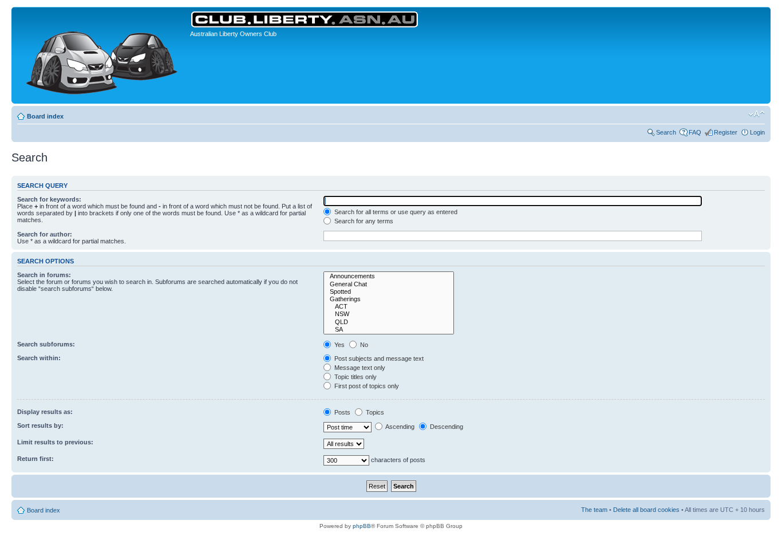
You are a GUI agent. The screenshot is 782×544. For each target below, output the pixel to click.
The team (594, 509)
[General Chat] (389, 284)
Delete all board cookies (646, 509)
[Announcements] (389, 276)
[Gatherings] (389, 299)
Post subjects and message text (378, 358)
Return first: (35, 458)
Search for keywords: (49, 199)
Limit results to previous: (55, 442)
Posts (341, 412)
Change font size (756, 114)
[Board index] (102, 55)
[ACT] (389, 306)
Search (666, 132)
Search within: (39, 357)
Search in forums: (44, 274)
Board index (45, 116)
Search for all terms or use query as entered (395, 211)
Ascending (399, 426)
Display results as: (45, 411)
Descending (445, 426)
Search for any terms (363, 221)
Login (757, 132)
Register (725, 132)
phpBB (362, 526)
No (363, 344)
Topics (374, 412)
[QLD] (389, 322)
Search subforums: (46, 344)
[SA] (389, 329)
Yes (339, 344)
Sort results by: (40, 425)
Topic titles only (355, 376)
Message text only (359, 367)
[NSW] (389, 314)
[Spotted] (389, 291)
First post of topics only (366, 386)
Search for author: (44, 234)
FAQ (695, 132)
